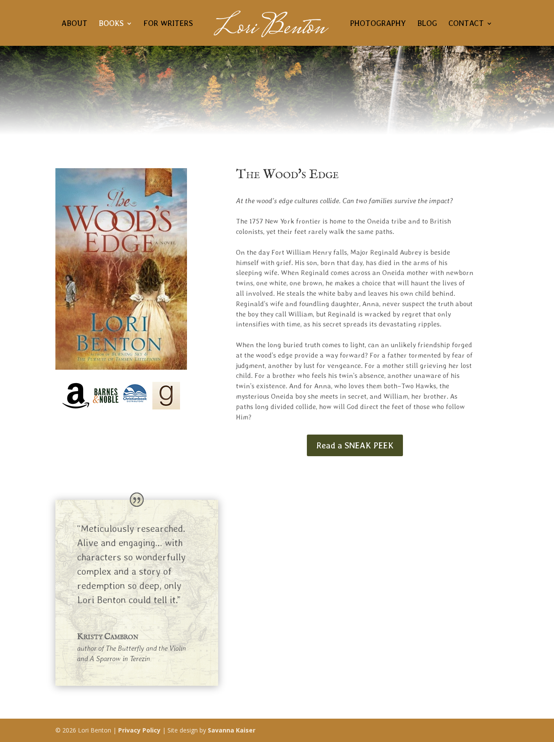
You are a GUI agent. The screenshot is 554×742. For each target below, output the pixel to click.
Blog (427, 24)
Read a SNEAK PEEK (354, 445)
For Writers (168, 24)
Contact (466, 24)
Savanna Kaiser (231, 730)
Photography (378, 24)
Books (111, 24)
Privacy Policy (139, 730)
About (74, 24)
